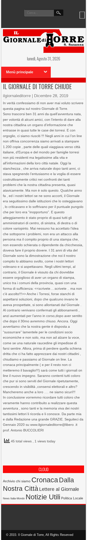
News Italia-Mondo (14, 498)
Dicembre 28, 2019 (51, 95)
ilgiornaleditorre (17, 95)
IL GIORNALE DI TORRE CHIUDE (37, 86)
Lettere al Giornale (59, 489)
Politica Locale (72, 498)
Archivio (9, 481)
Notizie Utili (43, 497)
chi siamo (23, 481)
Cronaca (44, 480)
